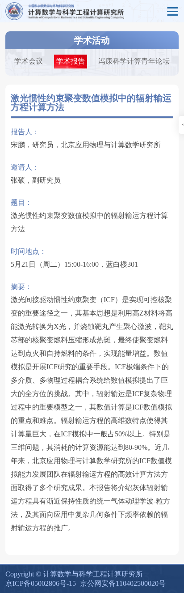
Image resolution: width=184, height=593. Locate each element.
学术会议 (28, 61)
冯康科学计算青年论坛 (134, 61)
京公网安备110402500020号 (123, 583)
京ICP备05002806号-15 (40, 583)
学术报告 (70, 61)
